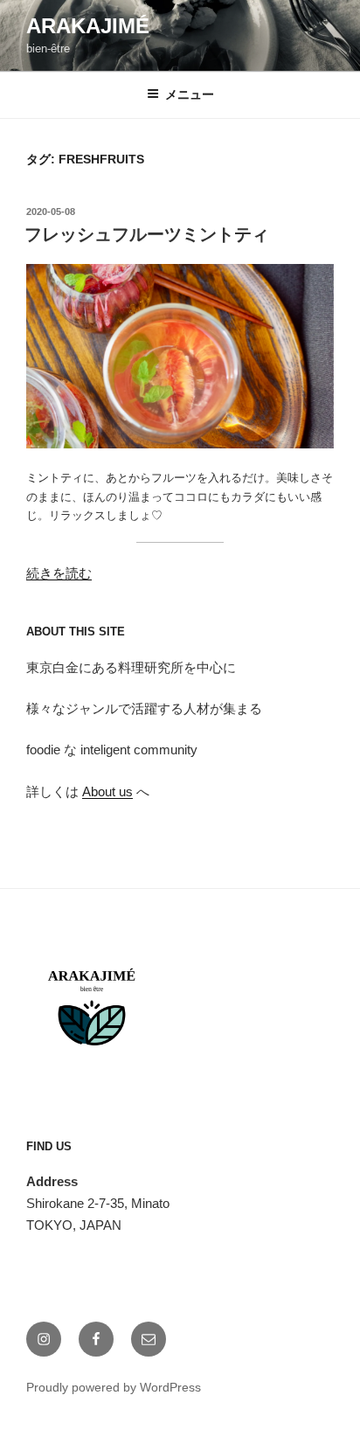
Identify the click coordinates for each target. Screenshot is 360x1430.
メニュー (189, 94)
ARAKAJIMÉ (87, 26)
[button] (180, 356)
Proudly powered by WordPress (113, 1387)
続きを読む (59, 573)
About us (107, 791)
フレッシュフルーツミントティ (146, 234)
